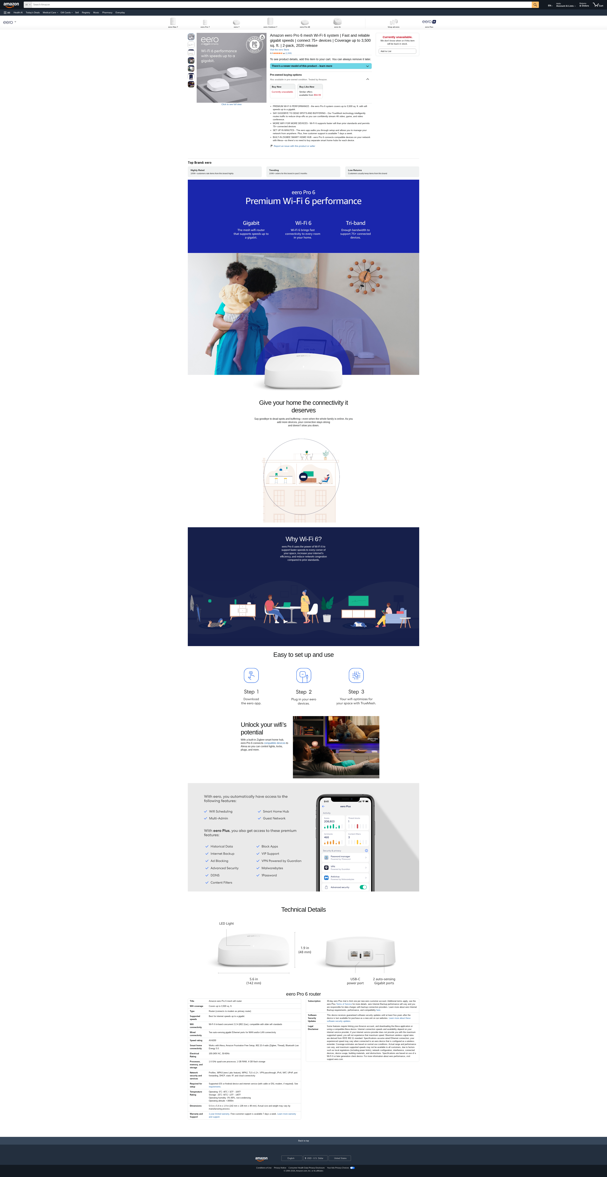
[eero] (11, 23)
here (378, 1010)
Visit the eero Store (279, 49)
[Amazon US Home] (261, 1159)
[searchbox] (282, 5)
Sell (77, 12)
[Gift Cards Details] (72, 12)
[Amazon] (12, 5)
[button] (7, 12)
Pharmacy (107, 12)
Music (96, 12)
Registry (86, 12)
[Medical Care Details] (57, 12)
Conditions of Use (264, 1168)
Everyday (120, 12)
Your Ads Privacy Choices (338, 1168)
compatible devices (274, 743)
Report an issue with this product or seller (294, 146)
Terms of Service (344, 1004)
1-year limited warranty (219, 1114)
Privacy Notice (280, 1168)
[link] (310, 91)
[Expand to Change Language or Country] (300, 1158)
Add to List (386, 51)
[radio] (191, 37)
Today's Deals (33, 12)
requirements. (215, 1087)
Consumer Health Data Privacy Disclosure (306, 1168)
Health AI (18, 12)
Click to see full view (231, 104)
